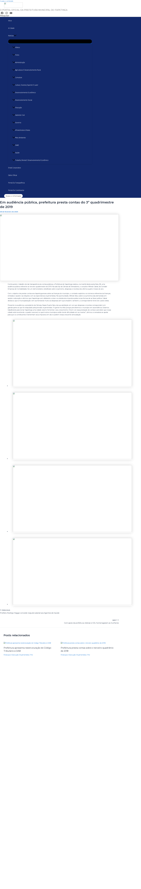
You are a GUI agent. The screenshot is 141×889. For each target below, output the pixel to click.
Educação (18, 108)
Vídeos (17, 47)
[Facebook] (2, 14)
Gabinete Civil (20, 115)
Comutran (18, 77)
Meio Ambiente (20, 138)
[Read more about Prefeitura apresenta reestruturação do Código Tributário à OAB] (27, 643)
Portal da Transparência (16, 183)
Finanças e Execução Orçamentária (16, 655)
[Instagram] (6, 14)
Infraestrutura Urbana (22, 130)
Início (10, 21)
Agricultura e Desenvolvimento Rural (28, 70)
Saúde (17, 153)
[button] (4, 16)
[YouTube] (11, 14)
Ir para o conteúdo (6, 1)
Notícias (11, 36)
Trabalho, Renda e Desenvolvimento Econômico (31, 160)
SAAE (17, 145)
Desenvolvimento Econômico (25, 93)
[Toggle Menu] (50, 41)
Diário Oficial (12, 175)
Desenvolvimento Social (23, 100)
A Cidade (11, 28)
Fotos (17, 55)
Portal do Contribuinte (16, 190)
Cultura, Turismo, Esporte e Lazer (26, 85)
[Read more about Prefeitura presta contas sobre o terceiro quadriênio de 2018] (83, 643)
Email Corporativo (14, 168)
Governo (18, 123)
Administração (20, 62)
